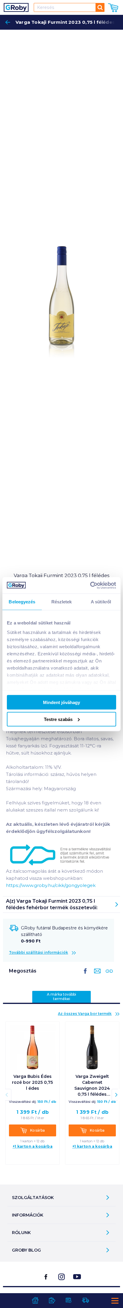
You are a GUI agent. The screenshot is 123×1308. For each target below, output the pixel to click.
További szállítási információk (38, 952)
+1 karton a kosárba (33, 1146)
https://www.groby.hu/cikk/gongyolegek (51, 885)
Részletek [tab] (61, 601)
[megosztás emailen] (96, 975)
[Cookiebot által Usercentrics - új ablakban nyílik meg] (90, 585)
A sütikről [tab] (101, 601)
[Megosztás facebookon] (85, 975)
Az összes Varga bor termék (85, 1013)
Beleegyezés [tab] (22, 601)
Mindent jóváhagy (61, 702)
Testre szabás (58, 719)
